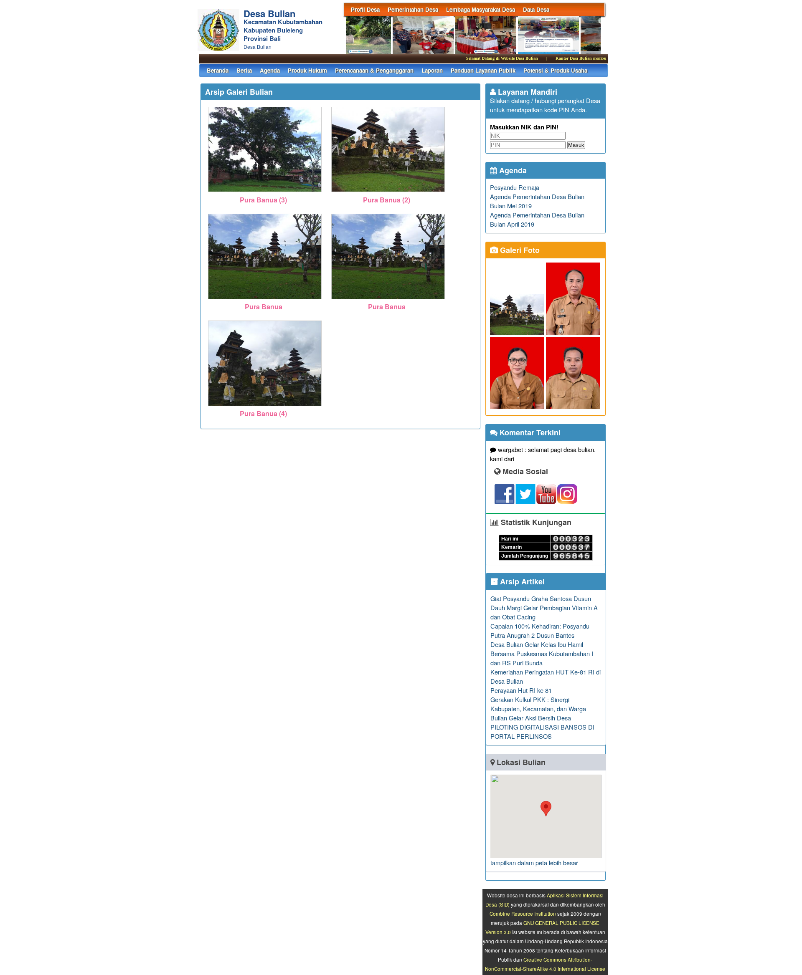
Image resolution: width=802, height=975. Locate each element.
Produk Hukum (307, 70)
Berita (244, 70)
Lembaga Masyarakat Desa (480, 9)
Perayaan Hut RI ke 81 (521, 690)
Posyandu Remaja (514, 187)
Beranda (217, 70)
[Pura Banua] (265, 299)
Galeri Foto (519, 250)
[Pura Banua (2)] (388, 192)
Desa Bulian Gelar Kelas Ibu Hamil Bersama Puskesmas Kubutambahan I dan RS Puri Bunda (541, 653)
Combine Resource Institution (523, 913)
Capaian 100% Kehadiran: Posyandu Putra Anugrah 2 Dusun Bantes (539, 630)
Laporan (432, 70)
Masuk (576, 145)
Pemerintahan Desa (413, 9)
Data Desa (536, 9)
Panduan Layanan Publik (483, 70)
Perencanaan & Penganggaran (374, 70)
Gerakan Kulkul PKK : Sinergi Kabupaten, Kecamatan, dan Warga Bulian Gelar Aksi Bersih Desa (538, 708)
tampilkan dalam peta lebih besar (534, 862)
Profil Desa (365, 9)
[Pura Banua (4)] (265, 406)
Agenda (270, 70)
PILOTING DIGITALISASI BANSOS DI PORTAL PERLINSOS (542, 731)
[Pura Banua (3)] (265, 192)
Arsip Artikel (521, 581)
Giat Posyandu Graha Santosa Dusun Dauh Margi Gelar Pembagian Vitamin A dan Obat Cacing (544, 607)
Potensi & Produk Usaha (555, 70)
